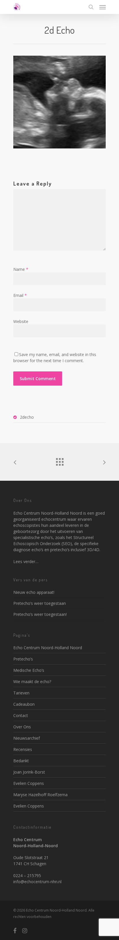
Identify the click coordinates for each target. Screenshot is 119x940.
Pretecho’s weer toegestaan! (40, 614)
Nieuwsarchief (26, 738)
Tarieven (21, 693)
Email (20, 295)
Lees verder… (25, 561)
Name (20, 269)
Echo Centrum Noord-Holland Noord (47, 647)
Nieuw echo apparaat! (33, 592)
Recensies (22, 749)
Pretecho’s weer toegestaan (39, 603)
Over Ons (22, 727)
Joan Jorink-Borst (29, 772)
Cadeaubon (24, 704)
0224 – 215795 (27, 875)
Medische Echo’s (28, 670)
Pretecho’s (23, 659)
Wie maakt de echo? (32, 681)
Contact (20, 715)
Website (20, 321)
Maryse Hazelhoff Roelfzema (40, 794)
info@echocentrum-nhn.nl (37, 881)
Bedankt (21, 760)
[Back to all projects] (59, 460)
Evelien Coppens (28, 783)
